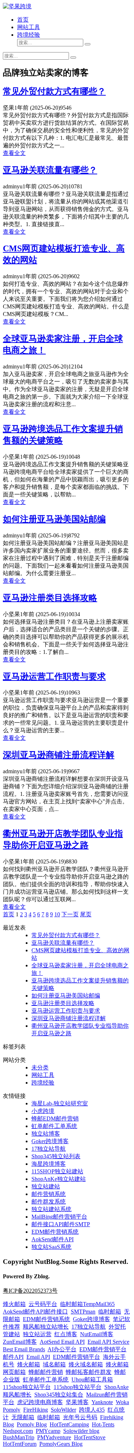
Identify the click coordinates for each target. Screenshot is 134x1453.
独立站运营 (37, 1334)
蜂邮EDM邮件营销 (55, 1118)
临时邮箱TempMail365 (87, 1304)
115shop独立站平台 (27, 1387)
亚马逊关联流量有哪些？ (50, 170)
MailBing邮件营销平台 (59, 1217)
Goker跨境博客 (50, 1141)
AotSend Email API (62, 1342)
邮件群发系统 (48, 1201)
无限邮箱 (22, 1417)
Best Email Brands (24, 1349)
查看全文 (14, 153)
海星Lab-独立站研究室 (59, 1103)
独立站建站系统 (51, 1209)
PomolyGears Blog (61, 1444)
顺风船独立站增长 (46, 1327)
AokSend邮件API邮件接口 (35, 1311)
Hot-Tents (103, 1424)
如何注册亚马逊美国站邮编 (54, 519)
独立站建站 (45, 1186)
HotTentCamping (69, 1424)
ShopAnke (116, 1387)
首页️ (8, 914)
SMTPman (83, 1311)
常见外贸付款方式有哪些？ (54, 91)
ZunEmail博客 (20, 1342)
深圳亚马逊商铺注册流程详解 (58, 755)
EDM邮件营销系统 (55, 1232)
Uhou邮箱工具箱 (92, 1379)
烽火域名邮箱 (86, 1364)
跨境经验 (28, 35)
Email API (38, 1357)
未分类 (40, 1067)
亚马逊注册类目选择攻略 (50, 597)
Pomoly (11, 1410)
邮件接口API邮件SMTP (60, 1224)
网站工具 (28, 27)
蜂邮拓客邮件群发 (88, 1372)
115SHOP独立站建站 (57, 1171)
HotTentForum (19, 1444)
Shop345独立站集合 (58, 1395)
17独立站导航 (48, 1149)
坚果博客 (77, 1402)
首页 (23, 20)
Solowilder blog (81, 1431)
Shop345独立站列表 (55, 1156)
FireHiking (35, 1410)
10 (57, 914)
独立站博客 (45, 1134)
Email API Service (108, 1342)
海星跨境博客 (48, 1164)
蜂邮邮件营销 (46, 1372)
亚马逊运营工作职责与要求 (54, 676)
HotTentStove (89, 1437)
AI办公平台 (62, 1349)
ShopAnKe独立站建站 (58, 1179)
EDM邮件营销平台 (102, 1349)
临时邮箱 (109, 1311)
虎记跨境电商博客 (40, 1402)
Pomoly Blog (32, 1424)
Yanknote (102, 1402)
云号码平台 (43, 1304)
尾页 (85, 914)
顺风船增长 (17, 1395)
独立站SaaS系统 (51, 1247)
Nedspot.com (18, 1431)
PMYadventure (54, 1437)
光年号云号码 (80, 1417)
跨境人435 (92, 1410)
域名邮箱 (54, 1364)
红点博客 (65, 1334)
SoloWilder (63, 1410)
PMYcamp (48, 1431)
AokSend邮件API (52, 1239)
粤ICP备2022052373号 (30, 1291)
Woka (122, 1402)
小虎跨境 (42, 1111)
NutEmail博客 (96, 1334)
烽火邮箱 (14, 1304)
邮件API (13, 1357)
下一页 (70, 914)
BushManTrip (18, 1437)
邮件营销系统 (48, 1194)
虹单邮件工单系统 (54, 1126)
